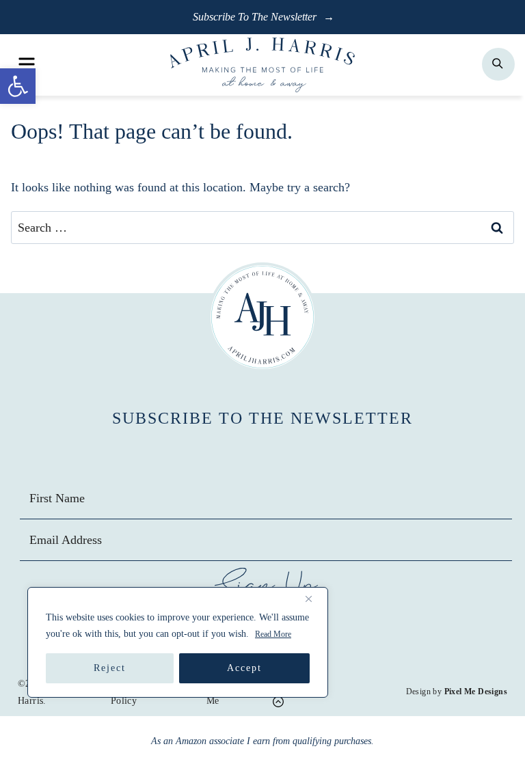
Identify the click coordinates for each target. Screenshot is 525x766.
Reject (110, 668)
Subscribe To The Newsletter (256, 17)
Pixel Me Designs (475, 691)
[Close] (314, 598)
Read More (273, 634)
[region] (177, 642)
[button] (18, 86)
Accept (244, 668)
